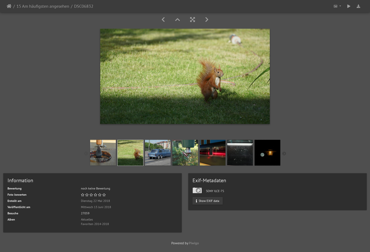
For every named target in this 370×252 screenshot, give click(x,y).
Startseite (9, 6)
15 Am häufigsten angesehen (42, 6)
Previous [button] (86, 154)
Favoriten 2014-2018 (95, 224)
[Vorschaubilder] (177, 19)
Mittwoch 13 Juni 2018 (96, 207)
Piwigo (194, 243)
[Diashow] (349, 6)
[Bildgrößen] (337, 6)
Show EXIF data (208, 201)
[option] (103, 153)
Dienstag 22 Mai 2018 (95, 201)
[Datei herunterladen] (358, 6)
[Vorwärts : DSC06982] (207, 19)
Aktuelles (87, 219)
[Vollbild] (192, 19)
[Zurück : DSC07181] (163, 19)
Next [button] (284, 154)
